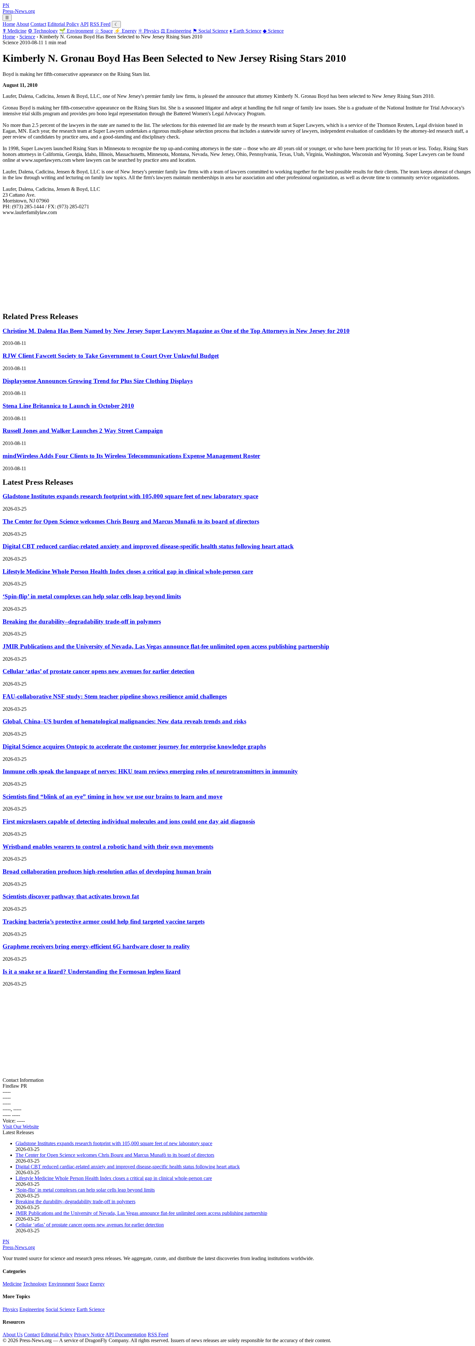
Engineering (176, 31)
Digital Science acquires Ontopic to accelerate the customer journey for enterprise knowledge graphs (134, 746)
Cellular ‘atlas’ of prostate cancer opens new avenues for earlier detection (99, 671)
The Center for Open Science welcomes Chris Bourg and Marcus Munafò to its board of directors (131, 521)
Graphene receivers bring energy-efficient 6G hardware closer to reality (96, 946)
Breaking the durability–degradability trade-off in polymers (82, 621)
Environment (76, 31)
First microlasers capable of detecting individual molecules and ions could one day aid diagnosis (129, 821)
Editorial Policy (63, 24)
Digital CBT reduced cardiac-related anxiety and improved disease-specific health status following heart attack (148, 546)
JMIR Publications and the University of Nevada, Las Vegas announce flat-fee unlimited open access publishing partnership (166, 646)
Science (273, 31)
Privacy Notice (89, 1334)
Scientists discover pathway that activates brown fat (71, 896)
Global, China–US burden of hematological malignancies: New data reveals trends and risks (124, 721)
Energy (125, 31)
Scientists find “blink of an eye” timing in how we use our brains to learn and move (112, 796)
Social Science (210, 31)
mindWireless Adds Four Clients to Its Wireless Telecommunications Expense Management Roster (131, 455)
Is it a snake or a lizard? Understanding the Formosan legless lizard (92, 971)
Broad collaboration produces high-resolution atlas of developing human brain (107, 871)
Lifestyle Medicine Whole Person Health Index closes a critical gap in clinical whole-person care (128, 571)
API (84, 24)
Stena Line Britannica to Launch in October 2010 (68, 405)
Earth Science (245, 31)
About (22, 24)
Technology (43, 31)
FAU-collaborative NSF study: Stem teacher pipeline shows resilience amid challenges (115, 696)
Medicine (14, 31)
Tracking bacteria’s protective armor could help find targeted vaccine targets (104, 921)
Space (104, 31)
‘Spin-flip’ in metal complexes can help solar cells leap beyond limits (92, 596)
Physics (148, 31)
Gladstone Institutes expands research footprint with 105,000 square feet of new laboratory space (130, 496)
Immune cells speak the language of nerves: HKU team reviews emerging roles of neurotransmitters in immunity (150, 771)
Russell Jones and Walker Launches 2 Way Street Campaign (83, 430)
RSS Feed (100, 24)
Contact (38, 24)
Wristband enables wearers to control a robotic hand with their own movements (108, 846)
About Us (13, 1334)
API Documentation (125, 1334)
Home (9, 24)
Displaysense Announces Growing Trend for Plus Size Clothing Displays (98, 381)
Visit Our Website (21, 1126)
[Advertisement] (196, 260)
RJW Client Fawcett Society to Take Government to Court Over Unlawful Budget (111, 355)
